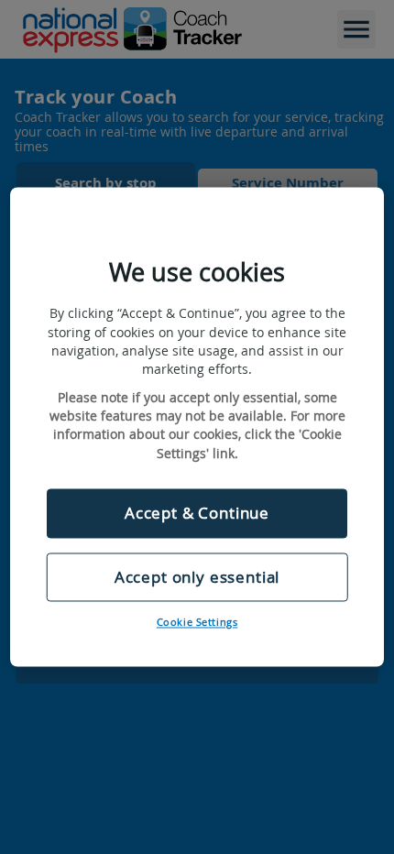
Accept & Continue (197, 513)
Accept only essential (197, 576)
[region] (197, 426)
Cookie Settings (197, 623)
